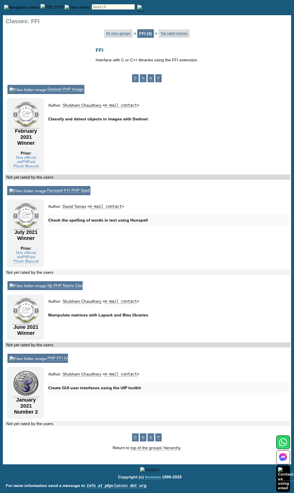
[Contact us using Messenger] (283, 460)
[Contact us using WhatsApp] (283, 445)
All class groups (118, 34)
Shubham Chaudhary (82, 105)
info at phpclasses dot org (116, 485)
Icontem (153, 477)
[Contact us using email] (285, 478)
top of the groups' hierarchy (155, 447)
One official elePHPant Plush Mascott (26, 161)
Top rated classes (174, 34)
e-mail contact (121, 105)
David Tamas (74, 206)
